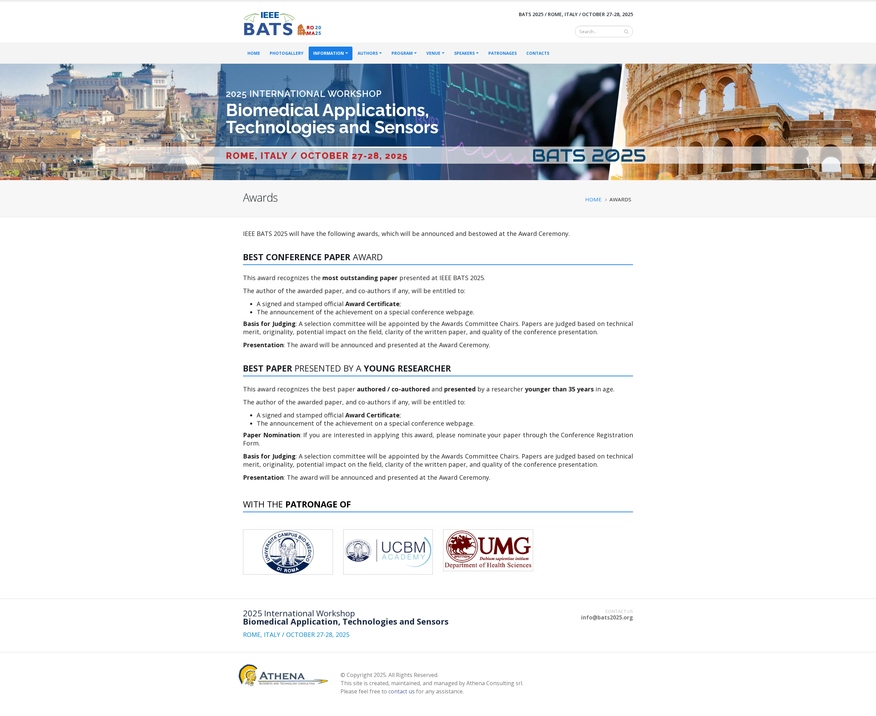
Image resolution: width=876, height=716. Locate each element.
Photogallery (287, 53)
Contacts (537, 53)
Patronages (502, 53)
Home (253, 53)
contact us (401, 691)
